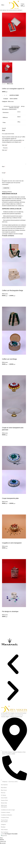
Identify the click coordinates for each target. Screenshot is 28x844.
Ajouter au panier (14, 95)
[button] (13, 664)
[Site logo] (14, 4)
